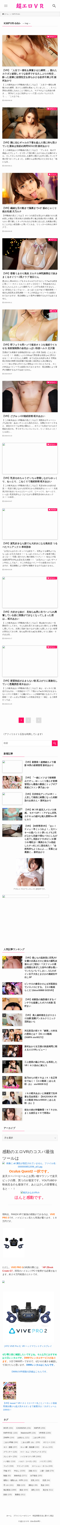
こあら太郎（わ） (30, 1442)
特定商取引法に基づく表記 (43, 1516)
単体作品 (20, 1476)
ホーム (9, 1516)
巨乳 (35, 1480)
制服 (7, 1476)
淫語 (21, 1485)
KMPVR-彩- (10, 1433)
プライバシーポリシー (22, 1516)
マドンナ (23, 1466)
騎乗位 (20, 1495)
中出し (19, 1471)
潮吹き (33, 1485)
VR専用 (45, 1433)
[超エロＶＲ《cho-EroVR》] (30, 6)
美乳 (35, 1490)
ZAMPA (8, 1438)
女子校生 (36, 1476)
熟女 (45, 1485)
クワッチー (10, 1452)
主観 (33, 1471)
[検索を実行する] (55, 743)
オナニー (49, 1442)
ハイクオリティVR (30, 1457)
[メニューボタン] (6, 6)
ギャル (48, 1447)
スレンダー (10, 1457)
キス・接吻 (10, 1447)
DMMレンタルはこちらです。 (41, 1365)
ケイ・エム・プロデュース (33, 1452)
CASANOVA (23, 1428)
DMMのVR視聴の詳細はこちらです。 (30, 1371)
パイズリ (46, 1461)
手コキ (8, 1485)
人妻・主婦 (47, 1471)
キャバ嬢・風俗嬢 (29, 1447)
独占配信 (9, 1490)
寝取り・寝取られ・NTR (15, 1480)
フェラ (8, 1466)
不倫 (7, 1471)
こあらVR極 (10, 1442)
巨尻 (46, 1480)
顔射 (7, 1495)
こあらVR (39, 1438)
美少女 (48, 1490)
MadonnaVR (28, 1433)
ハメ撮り (9, 1461)
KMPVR (39, 1428)
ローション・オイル (42, 1466)
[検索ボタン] (54, 6)
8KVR (8, 1428)
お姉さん (23, 1438)
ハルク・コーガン (27, 1461)
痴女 (24, 1490)
